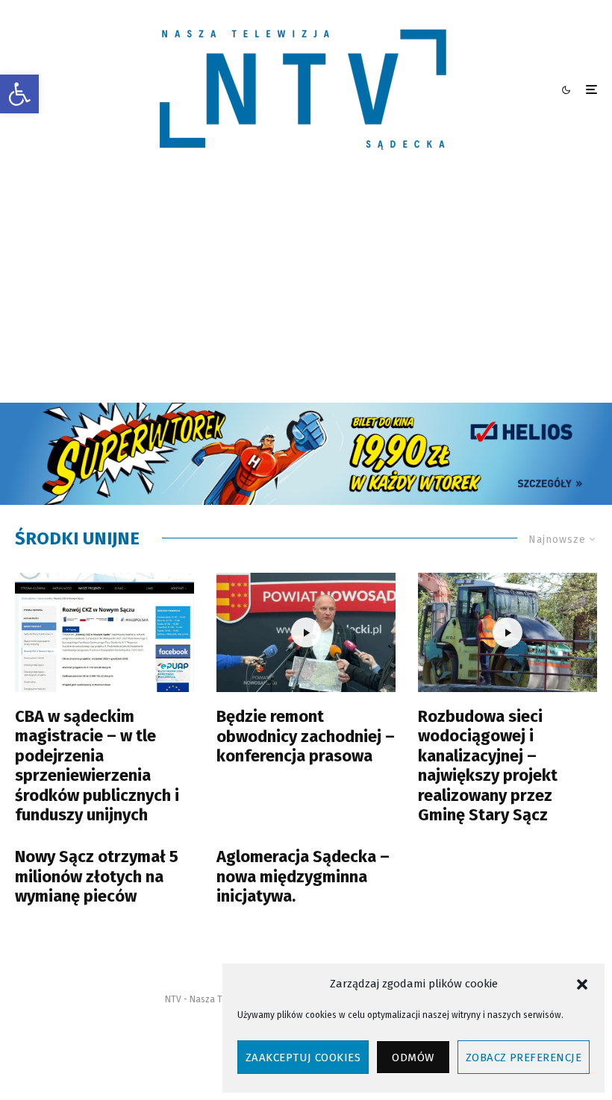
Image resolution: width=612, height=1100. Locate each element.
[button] (19, 94)
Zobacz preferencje (523, 1057)
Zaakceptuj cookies (303, 1057)
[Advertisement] (306, 290)
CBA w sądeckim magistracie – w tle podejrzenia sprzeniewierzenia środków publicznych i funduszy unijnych (97, 766)
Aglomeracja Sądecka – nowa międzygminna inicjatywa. (303, 876)
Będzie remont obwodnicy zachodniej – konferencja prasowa (305, 736)
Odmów (413, 1057)
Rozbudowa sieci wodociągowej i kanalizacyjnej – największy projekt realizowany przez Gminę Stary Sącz (488, 766)
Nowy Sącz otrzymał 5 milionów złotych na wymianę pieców (96, 876)
